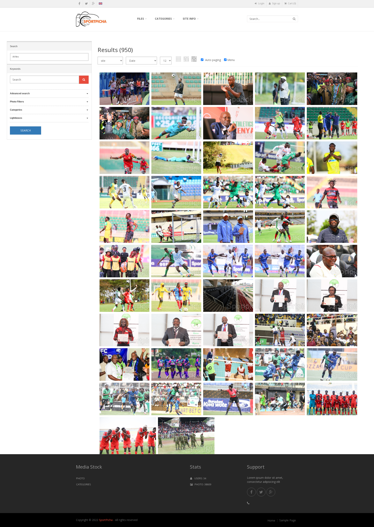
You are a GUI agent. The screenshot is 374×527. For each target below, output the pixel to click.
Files (140, 18)
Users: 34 (199, 478)
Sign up (276, 3)
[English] (100, 4)
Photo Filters (17, 101)
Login (261, 3)
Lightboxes (16, 118)
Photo (80, 478)
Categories (163, 18)
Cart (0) (291, 3)
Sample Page (287, 520)
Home (271, 520)
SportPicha (106, 520)
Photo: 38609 (202, 484)
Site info (189, 18)
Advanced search (20, 93)
